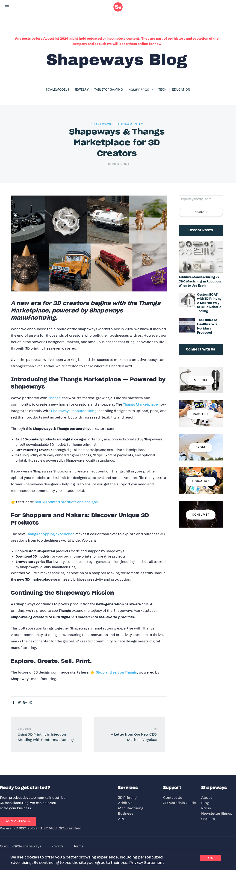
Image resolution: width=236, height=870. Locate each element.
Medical (201, 380)
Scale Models (57, 89)
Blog (205, 803)
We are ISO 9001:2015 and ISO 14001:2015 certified (41, 828)
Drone (200, 447)
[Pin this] (31, 702)
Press (206, 808)
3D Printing (127, 797)
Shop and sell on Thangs (116, 672)
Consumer (200, 514)
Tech (162, 89)
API (121, 819)
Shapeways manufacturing (74, 411)
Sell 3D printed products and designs (66, 502)
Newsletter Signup (217, 813)
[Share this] (14, 702)
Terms (78, 846)
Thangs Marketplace (140, 404)
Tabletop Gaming (108, 89)
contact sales (18, 821)
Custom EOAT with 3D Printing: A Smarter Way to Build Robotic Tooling (210, 303)
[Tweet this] (19, 702)
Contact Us (172, 797)
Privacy (57, 846)
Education (181, 89)
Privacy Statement (146, 863)
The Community (128, 124)
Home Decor (138, 90)
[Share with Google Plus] (25, 702)
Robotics (200, 414)
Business (125, 813)
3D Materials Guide (179, 803)
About (206, 797)
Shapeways (101, 124)
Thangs (54, 398)
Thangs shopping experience (50, 534)
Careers (208, 819)
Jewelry (82, 89)
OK (210, 858)
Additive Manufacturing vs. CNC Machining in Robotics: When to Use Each (200, 281)
